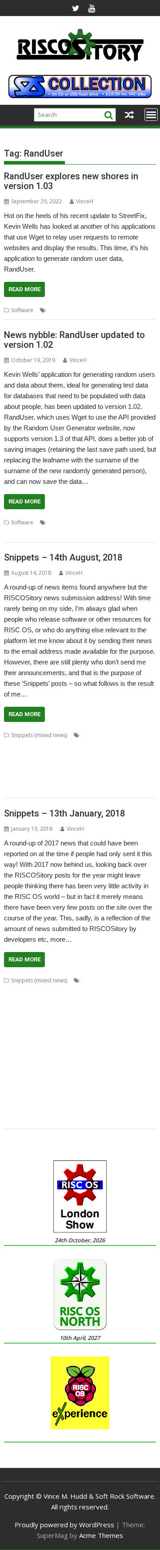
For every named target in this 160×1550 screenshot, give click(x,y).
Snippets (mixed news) (39, 735)
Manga (61, 1055)
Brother (110, 980)
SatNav (112, 767)
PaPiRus (82, 1066)
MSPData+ (16, 1066)
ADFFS (89, 980)
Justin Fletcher (42, 1044)
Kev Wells (75, 1044)
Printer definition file (29, 1076)
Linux (10, 1055)
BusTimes (94, 735)
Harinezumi (89, 1023)
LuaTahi (14, 767)
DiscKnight (94, 746)
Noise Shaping (51, 1066)
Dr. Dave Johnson (70, 1012)
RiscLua (91, 767)
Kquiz (78, 756)
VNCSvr (121, 1109)
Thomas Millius (99, 778)
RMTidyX (115, 1087)
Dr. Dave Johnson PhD (123, 1012)
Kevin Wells (62, 310)
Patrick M (107, 1066)
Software (22, 310)
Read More (24, 289)
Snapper (56, 1098)
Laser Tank (126, 1044)
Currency (111, 1002)
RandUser (114, 310)
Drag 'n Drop (127, 746)
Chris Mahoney (50, 991)
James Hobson (126, 1023)
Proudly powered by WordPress (64, 1524)
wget (68, 533)
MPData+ (114, 1055)
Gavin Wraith (20, 756)
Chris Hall (16, 991)
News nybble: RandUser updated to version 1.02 (74, 340)
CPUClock (84, 1002)
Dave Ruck (30, 746)
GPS (67, 1023)
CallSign (134, 980)
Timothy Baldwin (122, 1098)
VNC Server (95, 1109)
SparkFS (134, 767)
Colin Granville (50, 1002)
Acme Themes (101, 1535)
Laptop (100, 1044)
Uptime (36, 1109)
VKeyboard (63, 1109)
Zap (54, 1119)
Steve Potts (84, 1098)
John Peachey (78, 1034)
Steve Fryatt (62, 778)
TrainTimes (136, 778)
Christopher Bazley (96, 991)
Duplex (49, 1023)
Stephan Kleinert (24, 778)
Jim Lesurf (46, 1034)
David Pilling (62, 746)
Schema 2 (30, 1098)
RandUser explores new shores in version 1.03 (71, 181)
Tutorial (14, 1109)
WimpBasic (32, 1119)
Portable (133, 1066)
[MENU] (151, 114)
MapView (38, 767)
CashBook (123, 735)
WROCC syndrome (27, 788)
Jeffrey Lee (17, 1034)
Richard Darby (50, 1087)
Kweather (100, 756)
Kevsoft (89, 310)
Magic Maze (35, 1055)
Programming (76, 1076)
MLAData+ (87, 1055)
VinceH (84, 201)
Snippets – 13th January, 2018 (64, 813)
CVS (130, 1002)
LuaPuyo (126, 756)
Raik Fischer (111, 1076)
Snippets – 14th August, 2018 (63, 557)
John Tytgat (113, 1034)
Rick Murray (86, 1087)
